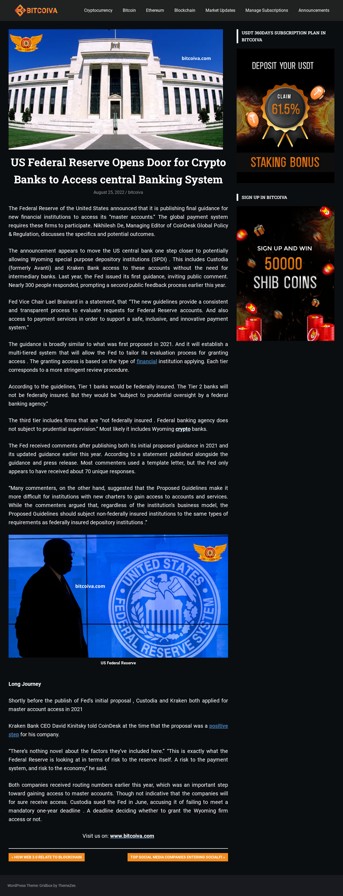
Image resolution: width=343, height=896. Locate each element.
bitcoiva (135, 192)
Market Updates (220, 10)
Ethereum (155, 10)
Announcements (314, 10)
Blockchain (184, 10)
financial (147, 361)
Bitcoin (129, 10)
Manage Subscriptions (266, 10)
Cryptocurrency (98, 10)
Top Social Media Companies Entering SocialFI (176, 858)
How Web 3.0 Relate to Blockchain (48, 858)
